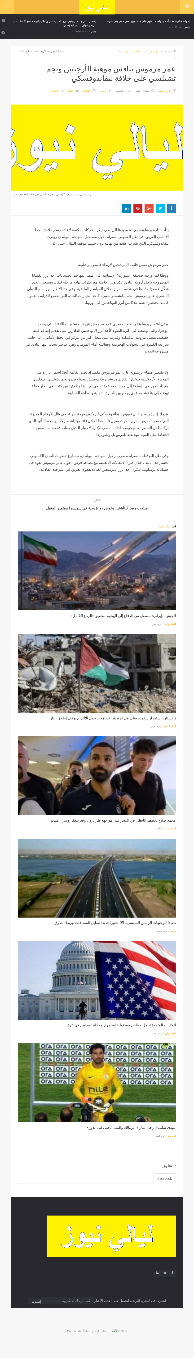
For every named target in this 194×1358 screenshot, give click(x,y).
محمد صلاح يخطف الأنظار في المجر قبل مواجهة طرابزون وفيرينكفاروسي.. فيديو (113, 820)
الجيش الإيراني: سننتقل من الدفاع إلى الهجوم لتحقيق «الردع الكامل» (123, 616)
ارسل (103, 90)
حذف (55, 90)
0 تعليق (120, 90)
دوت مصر (122, 51)
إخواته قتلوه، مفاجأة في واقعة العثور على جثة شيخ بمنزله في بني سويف (148, 21)
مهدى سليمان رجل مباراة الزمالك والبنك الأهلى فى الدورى (131, 1127)
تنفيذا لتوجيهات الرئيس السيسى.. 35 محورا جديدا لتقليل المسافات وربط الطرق (115, 923)
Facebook (164, 1178)
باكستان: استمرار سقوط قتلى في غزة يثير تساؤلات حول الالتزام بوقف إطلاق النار (113, 718)
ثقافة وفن (170, 623)
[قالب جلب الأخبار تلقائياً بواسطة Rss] (92, 1331)
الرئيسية (170, 51)
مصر (93, 31)
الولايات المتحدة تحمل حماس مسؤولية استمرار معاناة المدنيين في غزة (121, 1025)
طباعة (86, 90)
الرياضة (138, 51)
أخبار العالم (170, 726)
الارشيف (154, 51)
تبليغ (70, 90)
